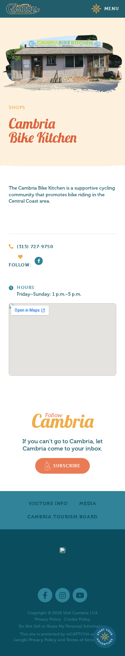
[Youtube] (80, 595)
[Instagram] (62, 595)
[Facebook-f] (39, 261)
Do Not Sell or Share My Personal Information (63, 626)
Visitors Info (48, 503)
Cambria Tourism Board (62, 516)
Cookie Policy (77, 619)
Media (87, 503)
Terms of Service (82, 639)
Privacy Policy (48, 619)
